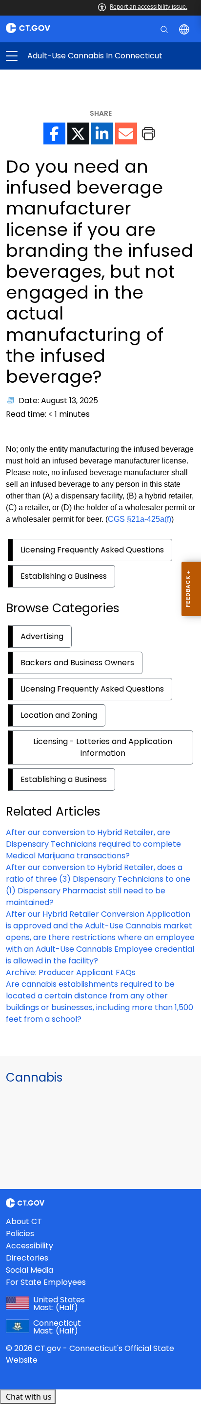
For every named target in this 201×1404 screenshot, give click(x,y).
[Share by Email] (126, 133)
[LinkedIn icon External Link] (102, 133)
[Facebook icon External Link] (54, 133)
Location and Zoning (58, 715)
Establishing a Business (63, 576)
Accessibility (29, 1245)
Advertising (41, 636)
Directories (27, 1257)
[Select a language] (185, 29)
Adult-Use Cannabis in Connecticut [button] (56, 56)
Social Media (29, 1270)
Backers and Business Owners (77, 662)
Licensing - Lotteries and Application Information (102, 747)
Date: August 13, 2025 (58, 400)
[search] (165, 29)
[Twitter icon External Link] (78, 133)
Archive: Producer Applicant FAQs (71, 972)
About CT (24, 1221)
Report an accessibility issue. (148, 6)
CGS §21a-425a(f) (139, 519)
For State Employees (46, 1282)
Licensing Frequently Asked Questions (92, 549)
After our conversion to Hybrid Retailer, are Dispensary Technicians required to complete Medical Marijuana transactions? (93, 844)
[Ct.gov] (50, 28)
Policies (20, 1233)
